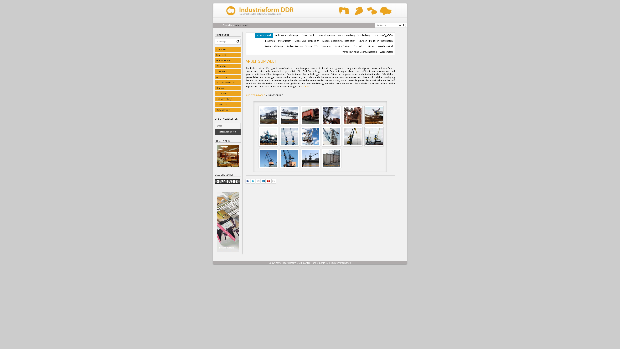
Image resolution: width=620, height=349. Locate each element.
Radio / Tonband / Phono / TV (302, 46)
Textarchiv (221, 71)
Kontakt (220, 88)
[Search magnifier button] (404, 25)
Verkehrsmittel (385, 46)
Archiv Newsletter (225, 82)
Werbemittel (386, 51)
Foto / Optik (308, 35)
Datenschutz (223, 109)
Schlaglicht (221, 93)
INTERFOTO (307, 86)
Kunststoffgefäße (383, 35)
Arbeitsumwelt (264, 35)
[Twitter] (253, 181)
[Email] (273, 181)
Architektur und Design (287, 35)
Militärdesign (284, 40)
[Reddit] (258, 181)
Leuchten (270, 40)
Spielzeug (326, 46)
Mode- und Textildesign (306, 40)
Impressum (222, 104)
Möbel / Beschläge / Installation (338, 40)
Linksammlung (224, 98)
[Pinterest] (268, 181)
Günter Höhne (223, 60)
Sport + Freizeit (342, 46)
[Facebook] (248, 181)
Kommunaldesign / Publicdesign (354, 35)
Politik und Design (274, 46)
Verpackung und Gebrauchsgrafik (359, 51)
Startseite (221, 49)
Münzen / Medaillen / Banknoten (376, 40)
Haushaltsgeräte (326, 35)
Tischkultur (359, 46)
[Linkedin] (263, 181)
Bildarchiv (221, 66)
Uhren (371, 46)
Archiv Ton (221, 77)
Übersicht (221, 55)
